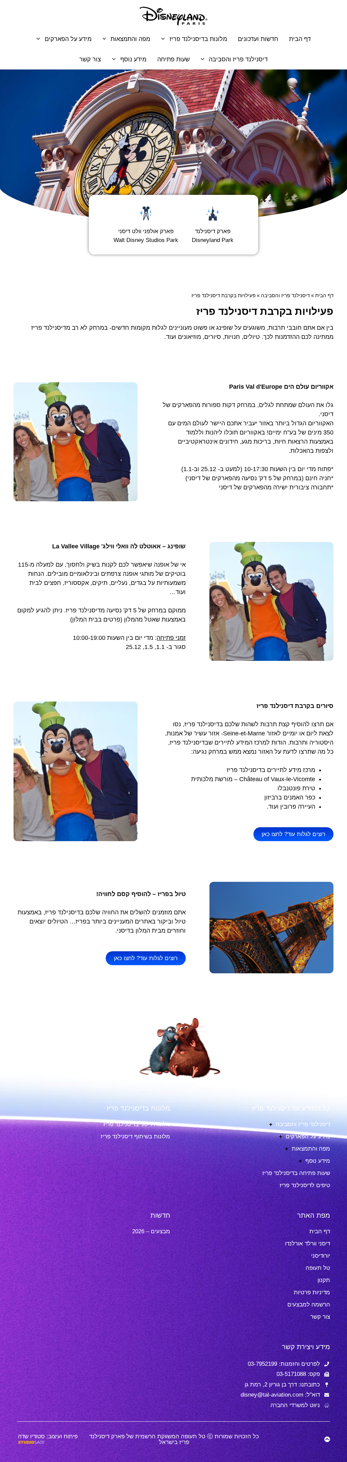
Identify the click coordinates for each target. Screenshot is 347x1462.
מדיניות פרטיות (312, 1292)
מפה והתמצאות (130, 39)
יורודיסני (320, 1256)
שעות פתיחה (173, 59)
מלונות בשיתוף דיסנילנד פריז (135, 1136)
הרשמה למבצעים (308, 1304)
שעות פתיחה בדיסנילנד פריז (296, 1173)
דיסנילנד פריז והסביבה (238, 59)
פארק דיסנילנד (212, 231)
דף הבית (300, 39)
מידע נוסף (133, 59)
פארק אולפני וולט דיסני (146, 231)
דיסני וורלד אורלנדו (307, 1243)
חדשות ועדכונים (258, 39)
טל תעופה (318, 1268)
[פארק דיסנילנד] (212, 213)
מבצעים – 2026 (151, 1231)
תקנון (324, 1280)
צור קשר (90, 59)
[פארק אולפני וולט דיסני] (146, 213)
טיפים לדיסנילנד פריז (305, 1185)
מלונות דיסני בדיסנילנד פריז (136, 1124)
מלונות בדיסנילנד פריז (198, 39)
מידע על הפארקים (68, 39)
